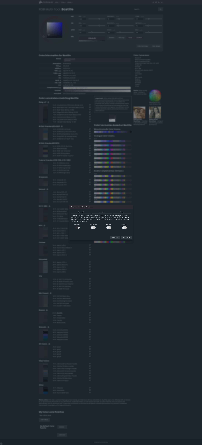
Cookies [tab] (102, 212)
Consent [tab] (81, 212)
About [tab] (122, 212)
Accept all (126, 237)
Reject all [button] (115, 237)
